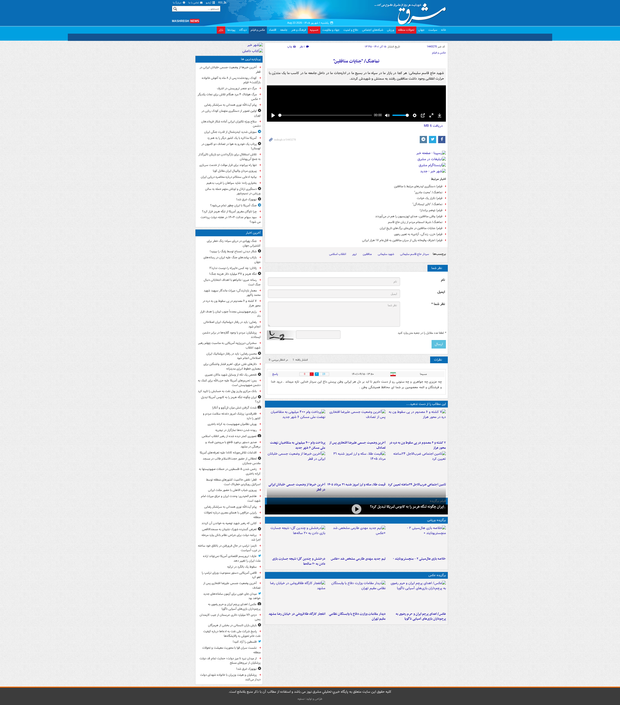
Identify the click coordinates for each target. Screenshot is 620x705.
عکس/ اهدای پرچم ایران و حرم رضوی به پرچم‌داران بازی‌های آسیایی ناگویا (421, 616)
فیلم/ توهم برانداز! (431, 210)
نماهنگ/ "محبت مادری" (428, 192)
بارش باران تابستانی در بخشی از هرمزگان (232, 625)
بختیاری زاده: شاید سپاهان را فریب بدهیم (232, 183)
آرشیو (209, 3)
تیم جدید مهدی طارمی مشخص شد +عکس (358, 559)
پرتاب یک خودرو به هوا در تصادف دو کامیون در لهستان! (231, 146)
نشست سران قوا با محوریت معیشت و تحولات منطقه (231, 650)
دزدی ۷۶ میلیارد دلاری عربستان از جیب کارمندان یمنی (230, 617)
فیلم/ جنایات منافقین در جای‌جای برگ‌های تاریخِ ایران (411, 228)
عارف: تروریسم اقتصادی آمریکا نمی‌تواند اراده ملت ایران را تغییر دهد (232, 558)
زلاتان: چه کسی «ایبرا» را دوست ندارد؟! (233, 268)
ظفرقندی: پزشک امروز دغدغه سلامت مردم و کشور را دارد (232, 416)
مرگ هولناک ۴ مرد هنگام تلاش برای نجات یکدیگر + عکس (229, 96)
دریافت (433, 125)
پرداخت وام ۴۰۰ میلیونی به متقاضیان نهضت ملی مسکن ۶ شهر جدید (297, 445)
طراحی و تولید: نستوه (310, 699)
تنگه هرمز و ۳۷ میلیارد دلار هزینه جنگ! (233, 274)
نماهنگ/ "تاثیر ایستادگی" (427, 204)
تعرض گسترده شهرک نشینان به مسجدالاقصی (229, 529)
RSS (220, 3)
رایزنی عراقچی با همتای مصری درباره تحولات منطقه (232, 514)
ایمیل (441, 292)
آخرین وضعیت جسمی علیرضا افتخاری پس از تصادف (357, 445)
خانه (443, 30)
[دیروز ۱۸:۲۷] (296, 423)
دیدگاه (243, 30)
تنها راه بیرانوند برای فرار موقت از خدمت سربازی (228, 165)
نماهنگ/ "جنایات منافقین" (356, 61)
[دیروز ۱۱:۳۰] (296, 540)
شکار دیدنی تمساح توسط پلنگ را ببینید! (233, 251)
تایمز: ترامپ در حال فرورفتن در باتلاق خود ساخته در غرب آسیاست (229, 548)
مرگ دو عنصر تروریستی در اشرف (237, 88)
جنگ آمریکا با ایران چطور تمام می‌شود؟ (233, 205)
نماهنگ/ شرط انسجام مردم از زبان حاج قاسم (415, 222)
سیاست (432, 30)
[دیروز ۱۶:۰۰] (296, 595)
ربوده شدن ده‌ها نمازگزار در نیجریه (236, 430)
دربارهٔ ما (177, 3)
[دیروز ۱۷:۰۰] (356, 595)
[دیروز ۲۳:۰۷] (417, 423)
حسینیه (314, 30)
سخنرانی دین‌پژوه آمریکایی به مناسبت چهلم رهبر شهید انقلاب (229, 345)
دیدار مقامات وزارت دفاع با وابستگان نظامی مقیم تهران (357, 616)
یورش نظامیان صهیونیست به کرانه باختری (232, 424)
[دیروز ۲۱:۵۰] (356, 509)
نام (443, 279)
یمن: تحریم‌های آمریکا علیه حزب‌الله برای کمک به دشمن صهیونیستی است (229, 382)
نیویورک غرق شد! (246, 199)
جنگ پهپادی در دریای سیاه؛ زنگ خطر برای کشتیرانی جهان (234, 243)
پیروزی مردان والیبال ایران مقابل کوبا (235, 171)
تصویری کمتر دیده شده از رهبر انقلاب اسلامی (229, 436)
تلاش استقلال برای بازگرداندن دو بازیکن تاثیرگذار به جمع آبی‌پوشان (229, 156)
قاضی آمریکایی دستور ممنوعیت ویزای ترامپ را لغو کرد (231, 575)
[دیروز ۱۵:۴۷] (356, 540)
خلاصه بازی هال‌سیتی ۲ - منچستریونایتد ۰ (419, 559)
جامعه (283, 30)
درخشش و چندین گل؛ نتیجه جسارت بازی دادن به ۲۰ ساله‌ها (298, 561)
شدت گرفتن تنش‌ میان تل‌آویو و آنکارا (234, 407)
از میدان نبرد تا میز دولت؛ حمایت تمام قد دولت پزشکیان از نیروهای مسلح (230, 660)
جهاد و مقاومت (331, 30)
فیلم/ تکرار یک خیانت (429, 198)
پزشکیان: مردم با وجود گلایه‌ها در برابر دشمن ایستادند (231, 335)
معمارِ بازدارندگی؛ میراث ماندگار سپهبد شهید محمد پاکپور (232, 292)
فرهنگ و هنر (298, 30)
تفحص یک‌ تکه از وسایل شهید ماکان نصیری (231, 374)
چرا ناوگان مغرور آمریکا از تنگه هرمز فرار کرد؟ (229, 211)
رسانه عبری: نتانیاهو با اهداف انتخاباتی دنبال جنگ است (232, 282)
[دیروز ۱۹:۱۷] (356, 423)
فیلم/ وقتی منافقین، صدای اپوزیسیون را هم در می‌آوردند (408, 216)
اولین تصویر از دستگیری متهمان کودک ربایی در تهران (231, 113)
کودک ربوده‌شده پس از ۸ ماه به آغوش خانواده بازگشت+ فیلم (231, 80)
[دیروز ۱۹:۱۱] (417, 595)
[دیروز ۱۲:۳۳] (296, 465)
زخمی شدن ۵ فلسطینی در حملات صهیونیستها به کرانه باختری (230, 471)
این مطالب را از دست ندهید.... (426, 404)
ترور (354, 254)
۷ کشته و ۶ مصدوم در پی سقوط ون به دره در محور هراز (417, 445)
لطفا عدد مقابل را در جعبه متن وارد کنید (422, 333)
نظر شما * (438, 304)
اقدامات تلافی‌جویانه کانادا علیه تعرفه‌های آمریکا (228, 452)
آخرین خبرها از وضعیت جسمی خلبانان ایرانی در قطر (230, 69)
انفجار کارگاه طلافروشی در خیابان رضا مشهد (297, 614)
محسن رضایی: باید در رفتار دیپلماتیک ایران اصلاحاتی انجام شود (233, 356)
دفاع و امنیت (350, 30)
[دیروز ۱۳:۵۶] (356, 465)
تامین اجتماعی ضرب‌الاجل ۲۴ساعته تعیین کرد (417, 484)
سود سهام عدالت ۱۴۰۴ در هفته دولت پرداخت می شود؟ (231, 219)
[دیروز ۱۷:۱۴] (417, 540)
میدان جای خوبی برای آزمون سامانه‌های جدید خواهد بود (232, 596)
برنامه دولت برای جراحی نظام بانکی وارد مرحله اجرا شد (231, 537)
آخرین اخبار (253, 232)
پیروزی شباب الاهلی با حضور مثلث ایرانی (232, 490)
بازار (221, 30)
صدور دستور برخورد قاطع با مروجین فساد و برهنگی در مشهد (233, 444)
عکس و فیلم (258, 30)
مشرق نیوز (411, 12)
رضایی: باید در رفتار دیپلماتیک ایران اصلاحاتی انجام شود (232, 324)
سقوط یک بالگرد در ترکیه (242, 566)
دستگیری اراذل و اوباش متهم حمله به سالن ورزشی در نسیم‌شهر (233, 191)
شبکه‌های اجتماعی (372, 30)
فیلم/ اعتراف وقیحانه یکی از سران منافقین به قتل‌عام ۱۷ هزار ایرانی (402, 240)
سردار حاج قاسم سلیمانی (414, 254)
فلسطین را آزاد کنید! (245, 641)
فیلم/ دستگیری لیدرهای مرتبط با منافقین (418, 186)
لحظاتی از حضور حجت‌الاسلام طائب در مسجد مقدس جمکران (232, 461)
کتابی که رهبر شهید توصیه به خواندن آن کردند (229, 523)
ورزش (390, 30)
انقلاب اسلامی (337, 254)
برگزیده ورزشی (436, 520)
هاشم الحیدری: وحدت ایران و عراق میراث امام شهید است (231, 498)
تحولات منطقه (406, 30)
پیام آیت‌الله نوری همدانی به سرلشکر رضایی (230, 105)
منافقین (367, 254)
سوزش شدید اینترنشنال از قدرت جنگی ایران (230, 132)
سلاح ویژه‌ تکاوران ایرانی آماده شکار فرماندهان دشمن (231, 123)
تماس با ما (194, 3)
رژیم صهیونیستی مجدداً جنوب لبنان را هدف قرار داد (230, 314)
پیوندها (231, 30)
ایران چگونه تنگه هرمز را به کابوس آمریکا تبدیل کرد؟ (407, 507)
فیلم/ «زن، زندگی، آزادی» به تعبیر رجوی (418, 234)
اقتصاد (272, 30)
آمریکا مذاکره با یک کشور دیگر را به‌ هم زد (232, 138)
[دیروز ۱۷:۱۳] (417, 465)
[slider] (325, 115)
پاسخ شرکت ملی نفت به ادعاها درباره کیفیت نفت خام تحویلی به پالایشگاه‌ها (232, 633)
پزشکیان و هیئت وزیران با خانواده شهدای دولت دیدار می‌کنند (230, 677)
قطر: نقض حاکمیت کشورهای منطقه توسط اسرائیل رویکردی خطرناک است (233, 482)
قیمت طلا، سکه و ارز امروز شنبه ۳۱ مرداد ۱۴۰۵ (356, 484)
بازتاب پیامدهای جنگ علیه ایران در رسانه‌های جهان (232, 259)
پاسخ (275, 374)
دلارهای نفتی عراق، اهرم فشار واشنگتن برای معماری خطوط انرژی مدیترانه (232, 366)
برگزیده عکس (437, 575)
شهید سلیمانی (386, 254)
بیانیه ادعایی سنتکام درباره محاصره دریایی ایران (229, 177)
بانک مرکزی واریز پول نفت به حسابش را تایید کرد (227, 391)
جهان (421, 30)
